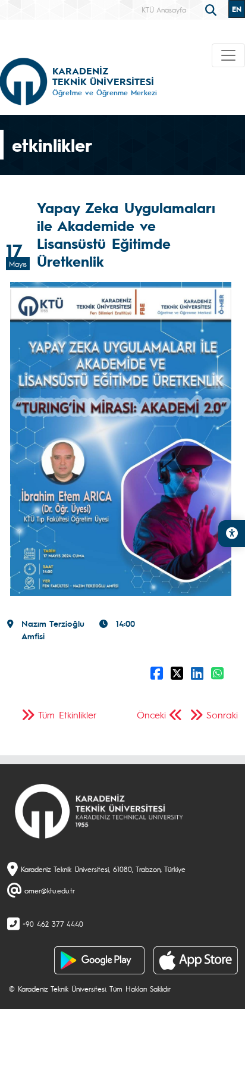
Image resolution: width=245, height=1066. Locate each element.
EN (236, 9)
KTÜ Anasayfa (164, 9)
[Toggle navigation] (228, 55)
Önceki (151, 714)
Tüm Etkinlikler (67, 714)
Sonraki (222, 714)
